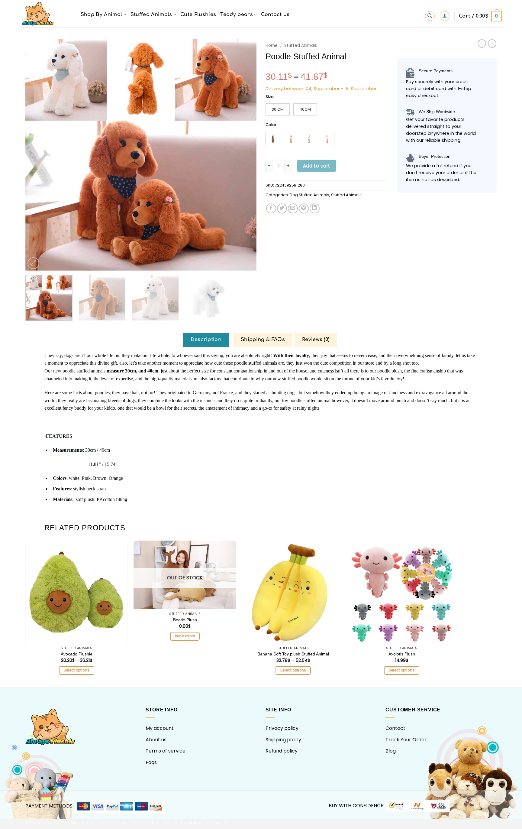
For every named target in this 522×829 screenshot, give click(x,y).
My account (160, 728)
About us (156, 739)
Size (270, 97)
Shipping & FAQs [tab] (263, 339)
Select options (77, 670)
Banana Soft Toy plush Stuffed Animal (293, 654)
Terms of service (165, 750)
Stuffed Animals (151, 14)
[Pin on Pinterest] (304, 208)
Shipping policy (283, 739)
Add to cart (316, 166)
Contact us (275, 14)
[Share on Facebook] (271, 208)
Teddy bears (236, 14)
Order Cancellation (182, 822)
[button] (445, 16)
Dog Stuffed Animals (309, 194)
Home (272, 45)
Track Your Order (406, 739)
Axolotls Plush (401, 654)
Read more (185, 636)
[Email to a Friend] (293, 208)
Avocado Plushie (76, 654)
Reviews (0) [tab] (316, 339)
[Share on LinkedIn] (315, 208)
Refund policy (282, 750)
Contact (395, 728)
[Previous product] (492, 43)
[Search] (430, 16)
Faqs (151, 762)
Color (271, 125)
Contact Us (217, 822)
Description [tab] (206, 339)
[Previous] (37, 155)
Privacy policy (282, 728)
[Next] (244, 155)
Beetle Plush (185, 619)
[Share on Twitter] (282, 208)
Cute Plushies (198, 14)
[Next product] (482, 43)
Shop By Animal (101, 14)
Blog (390, 750)
